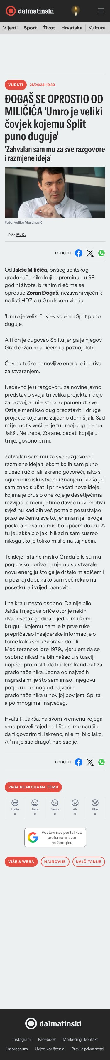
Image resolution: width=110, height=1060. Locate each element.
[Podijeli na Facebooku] (78, 253)
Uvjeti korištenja (49, 1048)
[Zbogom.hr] (76, 11)
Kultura (97, 28)
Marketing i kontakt (80, 1039)
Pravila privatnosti (87, 1048)
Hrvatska (71, 28)
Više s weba (21, 861)
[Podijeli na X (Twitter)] (90, 253)
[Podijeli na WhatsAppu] (101, 253)
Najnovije (55, 861)
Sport (30, 28)
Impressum (17, 1048)
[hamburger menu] (101, 11)
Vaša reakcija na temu (33, 787)
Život (49, 28)
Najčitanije (88, 861)
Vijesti (10, 28)
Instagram (21, 1039)
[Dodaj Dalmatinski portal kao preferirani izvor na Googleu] (55, 837)
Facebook (47, 1039)
